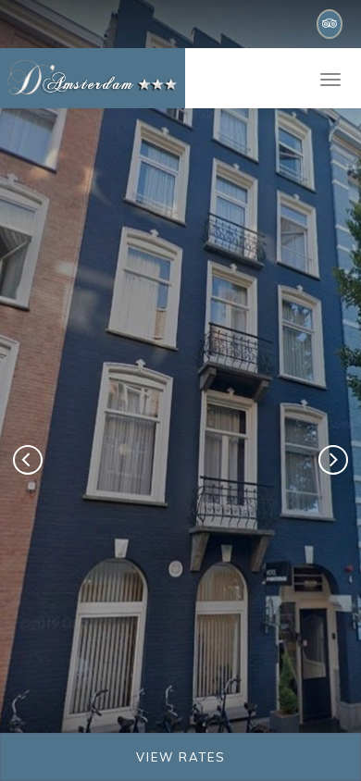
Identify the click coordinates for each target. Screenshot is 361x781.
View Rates (181, 757)
